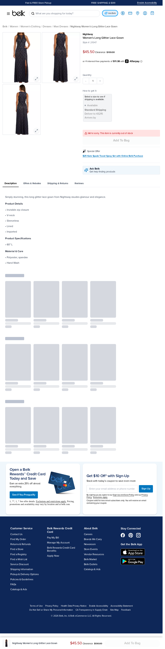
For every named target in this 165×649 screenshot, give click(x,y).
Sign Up (145, 489)
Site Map (114, 610)
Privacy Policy (51, 606)
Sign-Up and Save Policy (123, 495)
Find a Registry (18, 554)
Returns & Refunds (20, 544)
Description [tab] (11, 183)
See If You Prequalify (23, 495)
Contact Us (16, 534)
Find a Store (16, 549)
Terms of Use (36, 606)
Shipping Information (21, 569)
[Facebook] (123, 535)
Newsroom (90, 544)
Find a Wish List (18, 559)
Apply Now (53, 556)
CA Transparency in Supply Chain (92, 610)
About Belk (91, 528)
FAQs (13, 584)
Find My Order (18, 539)
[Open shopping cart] (152, 13)
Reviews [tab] (79, 183)
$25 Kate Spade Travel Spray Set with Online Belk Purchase (113, 156)
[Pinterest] (130, 535)
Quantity (87, 75)
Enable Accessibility (147, 2)
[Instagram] (138, 535)
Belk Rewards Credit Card (59, 530)
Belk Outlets (90, 564)
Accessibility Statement (122, 606)
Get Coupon (51, 2)
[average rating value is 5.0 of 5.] (89, 45)
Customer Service (21, 528)
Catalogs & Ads (18, 589)
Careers (88, 534)
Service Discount (19, 564)
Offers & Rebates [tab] (32, 183)
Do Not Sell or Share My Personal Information (51, 610)
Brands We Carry (93, 539)
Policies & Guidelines (21, 579)
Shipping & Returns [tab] (57, 183)
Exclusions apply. (100, 498)
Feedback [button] (126, 610)
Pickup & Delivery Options (24, 574)
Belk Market (90, 559)
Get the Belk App (131, 544)
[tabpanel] (81, 230)
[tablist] (81, 184)
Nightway (88, 34)
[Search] (32, 13)
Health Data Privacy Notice (74, 606)
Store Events (91, 549)
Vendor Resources (94, 554)
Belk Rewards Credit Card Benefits (61, 549)
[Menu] (8, 13)
